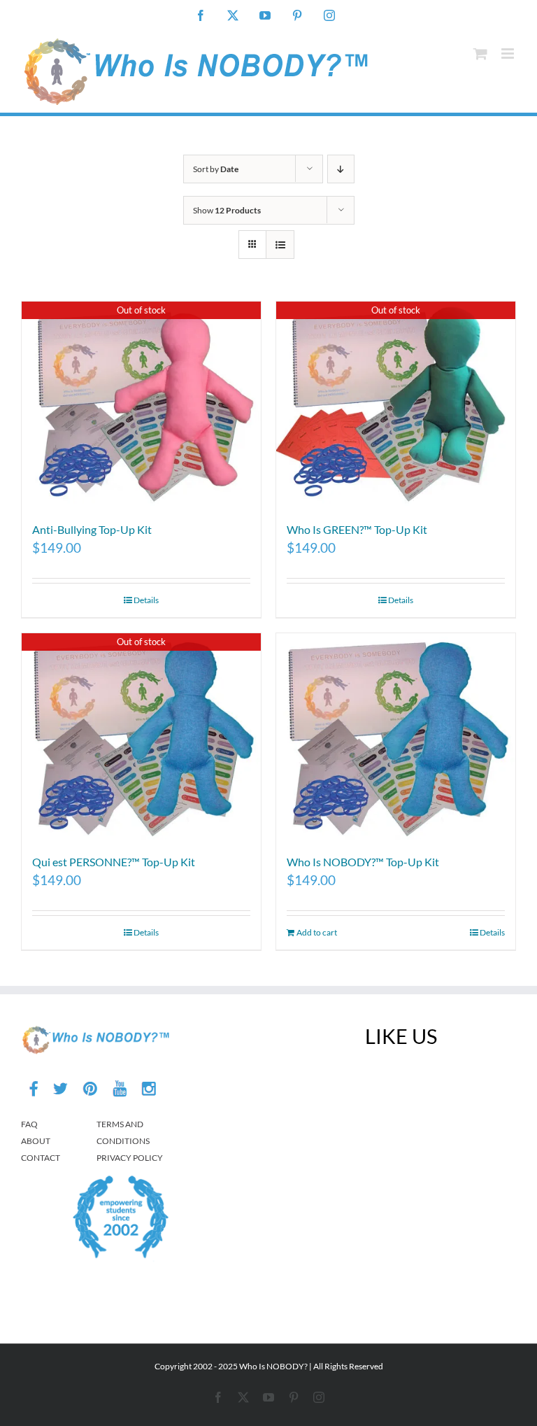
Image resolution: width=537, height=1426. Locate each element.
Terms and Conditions (123, 1132)
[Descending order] (341, 169)
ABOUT (35, 1141)
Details (146, 600)
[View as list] (280, 244)
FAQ (29, 1124)
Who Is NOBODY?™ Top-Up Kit (363, 861)
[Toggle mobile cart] (480, 53)
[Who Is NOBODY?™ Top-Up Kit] (395, 736)
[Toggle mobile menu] (508, 53)
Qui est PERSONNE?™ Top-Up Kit (113, 861)
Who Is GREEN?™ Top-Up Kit (357, 529)
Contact (40, 1157)
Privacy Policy (129, 1157)
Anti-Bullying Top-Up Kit (92, 529)
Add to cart (316, 932)
